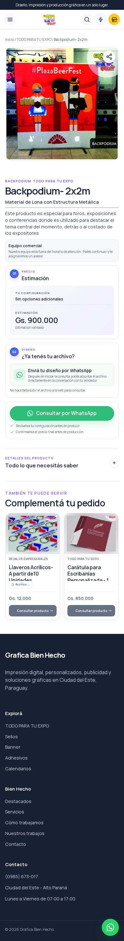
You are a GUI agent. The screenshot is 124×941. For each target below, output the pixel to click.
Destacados (18, 801)
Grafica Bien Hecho (35, 655)
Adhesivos (16, 758)
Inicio (9, 39)
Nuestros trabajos (25, 833)
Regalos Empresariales (28, 559)
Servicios (14, 812)
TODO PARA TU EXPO (34, 39)
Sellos (11, 737)
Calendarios (18, 769)
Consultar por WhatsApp (66, 413)
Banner (12, 747)
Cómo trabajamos (24, 822)
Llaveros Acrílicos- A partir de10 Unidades (31, 574)
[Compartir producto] (109, 56)
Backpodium (18, 181)
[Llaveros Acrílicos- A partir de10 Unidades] (33, 533)
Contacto (15, 844)
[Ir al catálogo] (114, 19)
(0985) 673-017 (21, 876)
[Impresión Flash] (100, 19)
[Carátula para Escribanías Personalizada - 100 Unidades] (91, 533)
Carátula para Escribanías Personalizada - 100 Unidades (91, 577)
